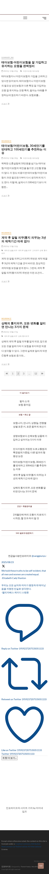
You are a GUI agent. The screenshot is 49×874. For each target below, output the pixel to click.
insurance (6, 141)
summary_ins (7, 58)
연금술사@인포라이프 (19, 555)
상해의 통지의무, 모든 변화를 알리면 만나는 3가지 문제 (23, 325)
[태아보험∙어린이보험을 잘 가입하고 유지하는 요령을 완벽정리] (24, 40)
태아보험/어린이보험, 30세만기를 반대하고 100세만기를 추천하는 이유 (23, 149)
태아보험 (35, 71)
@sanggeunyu (39, 555)
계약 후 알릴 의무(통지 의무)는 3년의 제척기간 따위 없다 (23, 239)
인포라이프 (6, 866)
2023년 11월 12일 (10, 246)
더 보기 (4, 104)
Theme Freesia (26, 867)
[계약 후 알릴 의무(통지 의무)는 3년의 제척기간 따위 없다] (24, 216)
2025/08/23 (7, 562)
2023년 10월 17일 (10, 332)
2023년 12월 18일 (10, 158)
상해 (41, 250)
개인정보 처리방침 (40, 861)
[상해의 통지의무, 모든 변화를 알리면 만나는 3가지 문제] (24, 301)
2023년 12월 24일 (10, 71)
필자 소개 (24, 401)
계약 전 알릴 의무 (11, 250)
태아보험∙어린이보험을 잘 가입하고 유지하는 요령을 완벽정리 (24, 64)
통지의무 (25, 336)
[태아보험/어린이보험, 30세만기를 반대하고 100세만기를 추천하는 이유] (24, 124)
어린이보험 (27, 71)
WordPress (35, 867)
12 (36, 373)
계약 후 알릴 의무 (24, 250)
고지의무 (35, 250)
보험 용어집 (24, 404)
